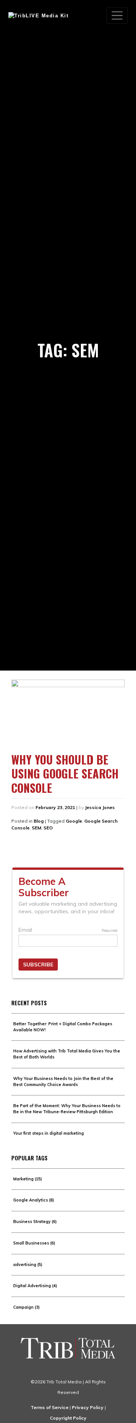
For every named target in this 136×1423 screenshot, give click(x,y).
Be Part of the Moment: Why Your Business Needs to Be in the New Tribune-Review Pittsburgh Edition (67, 1108)
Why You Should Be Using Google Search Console (65, 773)
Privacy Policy (88, 1407)
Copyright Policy (68, 1418)
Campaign (26, 1307)
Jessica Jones (100, 807)
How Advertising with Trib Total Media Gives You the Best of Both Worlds (66, 1054)
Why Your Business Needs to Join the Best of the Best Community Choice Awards (63, 1081)
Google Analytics (33, 1200)
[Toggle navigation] (117, 15)
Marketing (27, 1178)
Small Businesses (34, 1243)
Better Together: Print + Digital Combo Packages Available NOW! (62, 1026)
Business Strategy (35, 1221)
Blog (39, 821)
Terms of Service (49, 1407)
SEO (48, 828)
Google (74, 821)
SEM (36, 828)
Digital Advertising (35, 1285)
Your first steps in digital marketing (48, 1133)
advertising (27, 1264)
